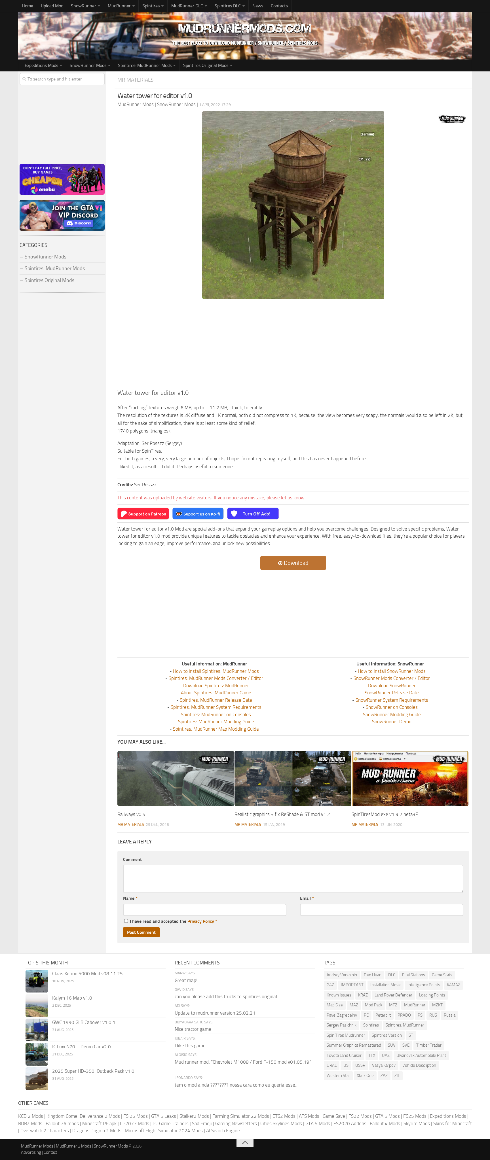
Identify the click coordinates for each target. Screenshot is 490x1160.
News (257, 6)
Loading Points (432, 995)
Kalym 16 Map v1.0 (72, 998)
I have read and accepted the (173, 921)
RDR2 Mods (30, 1123)
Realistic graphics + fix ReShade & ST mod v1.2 (282, 814)
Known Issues (339, 995)
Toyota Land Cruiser (344, 1055)
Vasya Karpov (384, 1065)
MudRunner (414, 1005)
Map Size (335, 1005)
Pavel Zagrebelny (342, 1015)
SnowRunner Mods (88, 65)
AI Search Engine (223, 1130)
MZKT (437, 1005)
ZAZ (384, 1075)
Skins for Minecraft (452, 1123)
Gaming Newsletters (236, 1123)
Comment (132, 859)
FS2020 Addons (349, 1123)
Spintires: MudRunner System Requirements (216, 707)
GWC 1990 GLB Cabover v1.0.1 (83, 1022)
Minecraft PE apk (99, 1123)
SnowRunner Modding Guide (392, 714)
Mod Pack (373, 1005)
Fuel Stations (413, 974)
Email (307, 898)
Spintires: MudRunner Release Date (216, 700)
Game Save (334, 1116)
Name (130, 898)
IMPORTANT (352, 984)
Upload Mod (52, 6)
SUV (392, 1045)
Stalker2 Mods (194, 1116)
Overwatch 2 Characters (44, 1130)
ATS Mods (309, 1116)
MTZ (393, 1005)
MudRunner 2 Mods (73, 1146)
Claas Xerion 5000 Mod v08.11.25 (87, 973)
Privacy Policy (200, 921)
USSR (360, 1065)
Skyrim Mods (417, 1123)
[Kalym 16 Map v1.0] (37, 1005)
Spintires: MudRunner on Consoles (216, 714)
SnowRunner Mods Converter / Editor (392, 678)
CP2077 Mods (134, 1123)
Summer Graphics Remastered (354, 1045)
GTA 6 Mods (387, 1116)
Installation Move (385, 984)
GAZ (330, 984)
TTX (371, 1055)
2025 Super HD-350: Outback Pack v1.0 (93, 1071)
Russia (449, 1015)
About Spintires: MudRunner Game (216, 692)
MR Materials (135, 80)
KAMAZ (453, 984)
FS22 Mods (360, 1116)
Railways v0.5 (131, 814)
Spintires (371, 1025)
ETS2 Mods (284, 1116)
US (346, 1065)
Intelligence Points (423, 984)
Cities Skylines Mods (281, 1123)
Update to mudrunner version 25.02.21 (215, 1013)
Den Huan (372, 974)
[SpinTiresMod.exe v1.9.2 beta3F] (410, 778)
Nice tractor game (193, 1029)
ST (411, 1035)
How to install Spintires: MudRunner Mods (216, 671)
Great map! (186, 980)
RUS (433, 1015)
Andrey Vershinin (342, 974)
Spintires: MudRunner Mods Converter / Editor (216, 678)
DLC (391, 974)
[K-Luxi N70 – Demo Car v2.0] (37, 1054)
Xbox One (365, 1075)
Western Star (338, 1075)
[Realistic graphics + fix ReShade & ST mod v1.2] (293, 778)
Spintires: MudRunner (405, 1025)
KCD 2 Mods (30, 1116)
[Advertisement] (293, 345)
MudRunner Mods (37, 1146)
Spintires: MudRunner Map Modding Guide (216, 729)
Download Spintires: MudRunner (216, 685)
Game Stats (442, 974)
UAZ (386, 1055)
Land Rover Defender (393, 995)
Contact (50, 1152)
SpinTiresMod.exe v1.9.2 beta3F (385, 814)
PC (366, 1015)
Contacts (279, 6)
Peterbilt (383, 1015)
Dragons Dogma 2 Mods (96, 1130)
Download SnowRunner (392, 685)
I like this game (190, 1045)
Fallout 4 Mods (385, 1123)
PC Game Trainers (171, 1123)
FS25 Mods (414, 1116)
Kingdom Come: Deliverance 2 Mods (83, 1116)
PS (420, 1015)
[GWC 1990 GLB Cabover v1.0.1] (37, 1030)
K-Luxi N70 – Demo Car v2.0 (81, 1046)
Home (27, 6)
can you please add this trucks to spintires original (226, 996)
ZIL (397, 1075)
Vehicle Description (419, 1065)
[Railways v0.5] (175, 778)
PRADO (404, 1015)
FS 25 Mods (135, 1116)
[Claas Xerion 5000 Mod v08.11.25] (37, 981)
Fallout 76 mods (62, 1123)
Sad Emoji (202, 1123)
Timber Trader (429, 1045)
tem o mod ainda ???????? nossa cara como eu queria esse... (237, 1085)
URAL (332, 1065)
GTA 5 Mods (317, 1123)
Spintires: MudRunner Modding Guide (216, 721)
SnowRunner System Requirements (392, 700)
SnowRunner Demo (391, 721)
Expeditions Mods (448, 1116)
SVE (405, 1045)
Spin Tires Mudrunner (346, 1035)
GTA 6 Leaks (163, 1116)
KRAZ (363, 995)
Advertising (31, 1152)
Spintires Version (387, 1035)
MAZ (354, 1005)
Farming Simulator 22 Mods (240, 1116)
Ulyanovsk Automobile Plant (421, 1055)
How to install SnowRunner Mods (392, 671)
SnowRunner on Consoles (392, 707)
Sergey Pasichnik (341, 1025)
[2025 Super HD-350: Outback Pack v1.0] (37, 1078)
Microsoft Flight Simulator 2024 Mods (164, 1130)
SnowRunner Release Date (392, 692)
